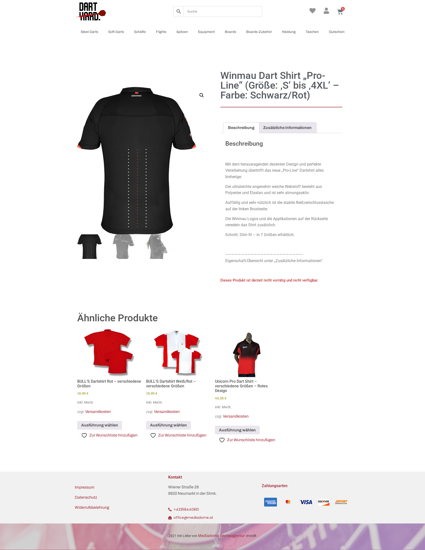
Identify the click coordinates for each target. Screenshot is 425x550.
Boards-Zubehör (259, 32)
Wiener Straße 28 (183, 487)
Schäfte (140, 32)
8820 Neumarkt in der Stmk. (192, 493)
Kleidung (289, 32)
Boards (230, 32)
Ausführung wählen (99, 425)
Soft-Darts (116, 32)
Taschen (312, 32)
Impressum (84, 487)
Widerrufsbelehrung (92, 507)
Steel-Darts (89, 32)
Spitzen (182, 32)
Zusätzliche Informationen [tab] (287, 128)
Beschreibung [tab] (241, 128)
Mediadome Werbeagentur (221, 536)
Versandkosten (98, 411)
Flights (161, 32)
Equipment (206, 32)
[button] (201, 95)
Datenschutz (86, 497)
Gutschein (337, 32)
